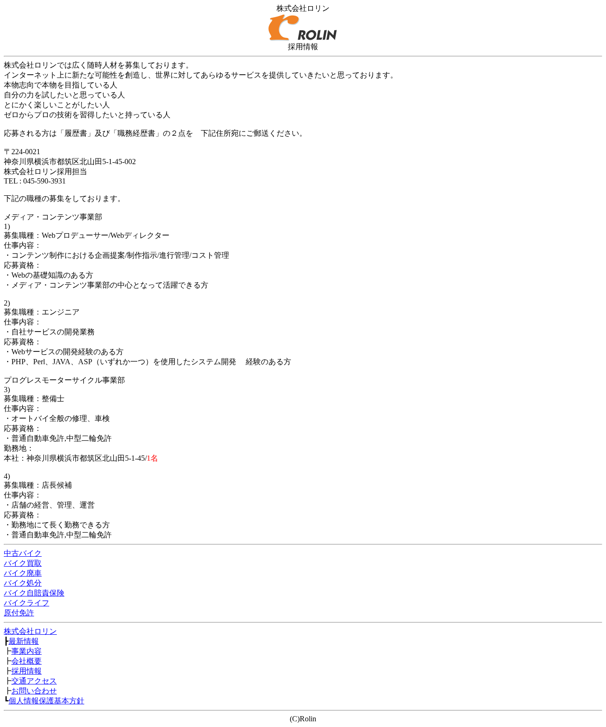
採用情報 (26, 671)
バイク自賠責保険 (34, 593)
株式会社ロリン (30, 631)
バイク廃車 (23, 573)
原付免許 (19, 613)
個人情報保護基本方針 (46, 701)
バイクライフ (26, 603)
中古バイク (23, 553)
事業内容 (26, 651)
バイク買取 (23, 563)
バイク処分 (23, 583)
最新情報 (24, 641)
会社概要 (26, 661)
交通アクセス (34, 681)
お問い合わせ (34, 691)
